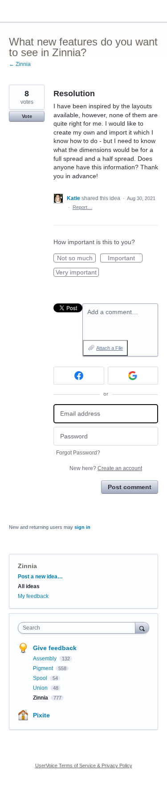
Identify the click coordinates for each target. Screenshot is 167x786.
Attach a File (109, 348)
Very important (77, 273)
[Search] (142, 627)
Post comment (129, 487)
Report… (82, 207)
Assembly (45, 658)
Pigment (43, 668)
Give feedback (55, 647)
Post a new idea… (40, 576)
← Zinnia (20, 64)
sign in (82, 527)
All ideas (29, 586)
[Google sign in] (133, 376)
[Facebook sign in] (78, 376)
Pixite (41, 715)
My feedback (33, 596)
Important (125, 258)
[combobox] (78, 628)
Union (41, 688)
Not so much (76, 258)
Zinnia (27, 565)
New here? (105, 468)
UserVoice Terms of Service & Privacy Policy (83, 765)
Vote (27, 116)
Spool (41, 678)
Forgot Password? (78, 453)
